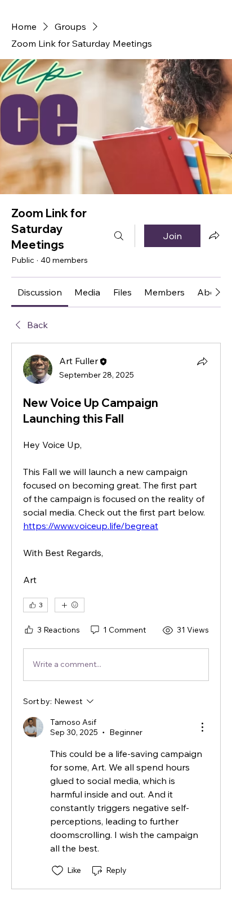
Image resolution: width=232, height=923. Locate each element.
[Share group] (214, 235)
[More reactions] (69, 605)
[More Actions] (202, 727)
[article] (116, 616)
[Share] (202, 361)
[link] (39, 292)
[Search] (119, 236)
